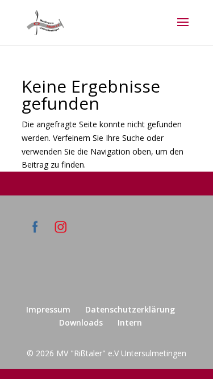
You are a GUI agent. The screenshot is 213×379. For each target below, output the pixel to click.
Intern (130, 322)
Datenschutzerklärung (130, 309)
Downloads (81, 322)
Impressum (48, 309)
